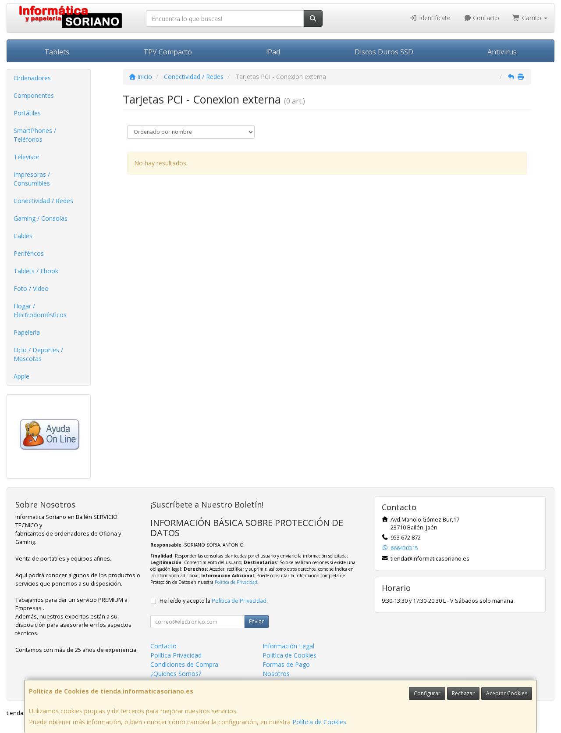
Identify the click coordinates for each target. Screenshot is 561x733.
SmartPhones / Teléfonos (35, 134)
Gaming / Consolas (40, 218)
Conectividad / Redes (43, 201)
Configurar (427, 693)
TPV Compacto (167, 52)
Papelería (27, 332)
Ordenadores (32, 78)
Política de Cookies (319, 722)
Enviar (256, 621)
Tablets (56, 52)
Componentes (34, 95)
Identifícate (434, 18)
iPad (273, 52)
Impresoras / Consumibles (32, 178)
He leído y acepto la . (214, 600)
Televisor (26, 157)
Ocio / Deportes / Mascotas (38, 354)
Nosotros (276, 673)
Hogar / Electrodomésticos (40, 310)
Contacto (485, 18)
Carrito (531, 18)
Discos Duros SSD (384, 52)
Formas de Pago (286, 664)
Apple (21, 376)
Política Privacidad (176, 655)
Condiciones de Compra (184, 664)
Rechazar (463, 693)
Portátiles (27, 113)
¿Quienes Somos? (175, 673)
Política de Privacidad (236, 582)
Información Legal (288, 646)
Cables (23, 236)
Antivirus (502, 52)
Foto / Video (31, 288)
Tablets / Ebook (36, 271)
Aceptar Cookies (506, 693)
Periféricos (29, 253)
